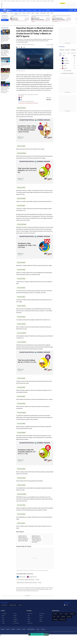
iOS (37, 590)
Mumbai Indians (22, 576)
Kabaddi (63, 616)
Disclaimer (19, 629)
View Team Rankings (67, 70)
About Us (8, 629)
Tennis (39, 10)
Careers (37, 629)
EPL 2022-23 (42, 613)
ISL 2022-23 (30, 613)
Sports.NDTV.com (48, 74)
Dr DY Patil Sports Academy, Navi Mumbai (25, 579)
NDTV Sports (18, 589)
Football (22, 10)
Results (15, 615)
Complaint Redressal (31, 629)
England (65, 68)
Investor (23, 629)
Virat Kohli (20, 605)
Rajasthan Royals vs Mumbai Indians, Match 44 (27, 582)
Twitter (37, 589)
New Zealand (66, 63)
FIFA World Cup (4, 605)
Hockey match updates (36, 587)
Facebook (27, 589)
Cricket (17, 10)
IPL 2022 (4, 13)
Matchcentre (30, 623)
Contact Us (43, 629)
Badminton (48, 10)
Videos (3, 619)
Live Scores (4, 613)
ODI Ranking (67, 49)
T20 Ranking (73, 49)
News (11, 25)
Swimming (55, 619)
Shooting (69, 616)
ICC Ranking (16, 623)
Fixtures (3, 615)
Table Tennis (62, 619)
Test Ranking (61, 49)
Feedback (13, 629)
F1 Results (50, 587)
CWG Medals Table (12, 605)
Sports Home (3, 25)
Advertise (2, 629)
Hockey (66, 613)
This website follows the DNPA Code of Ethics (44, 631)
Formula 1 (35, 10)
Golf (43, 10)
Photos (15, 617)
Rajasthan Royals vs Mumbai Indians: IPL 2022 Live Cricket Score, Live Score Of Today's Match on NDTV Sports (23, 538)
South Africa (66, 60)
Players (15, 621)
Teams (3, 621)
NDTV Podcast (28, 10)
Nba (58, 616)
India (65, 65)
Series (15, 613)
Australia (65, 58)
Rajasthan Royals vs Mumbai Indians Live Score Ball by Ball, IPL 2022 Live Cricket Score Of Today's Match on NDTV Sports (37, 539)
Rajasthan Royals (32, 576)
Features (15, 619)
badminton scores (44, 587)
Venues (3, 623)
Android (33, 590)
